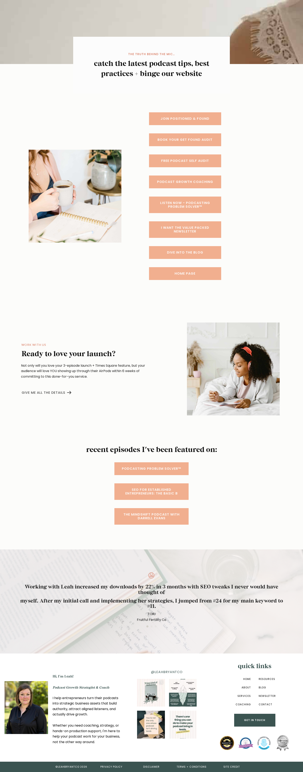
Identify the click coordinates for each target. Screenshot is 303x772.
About (246, 687)
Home (247, 679)
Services (244, 696)
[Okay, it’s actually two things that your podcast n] (183, 724)
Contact (265, 704)
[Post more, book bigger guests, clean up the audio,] (183, 693)
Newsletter (267, 696)
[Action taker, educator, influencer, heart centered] (151, 693)
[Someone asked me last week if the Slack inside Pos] (151, 724)
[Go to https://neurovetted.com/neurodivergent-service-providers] (227, 743)
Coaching (243, 704)
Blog (262, 687)
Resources (267, 679)
